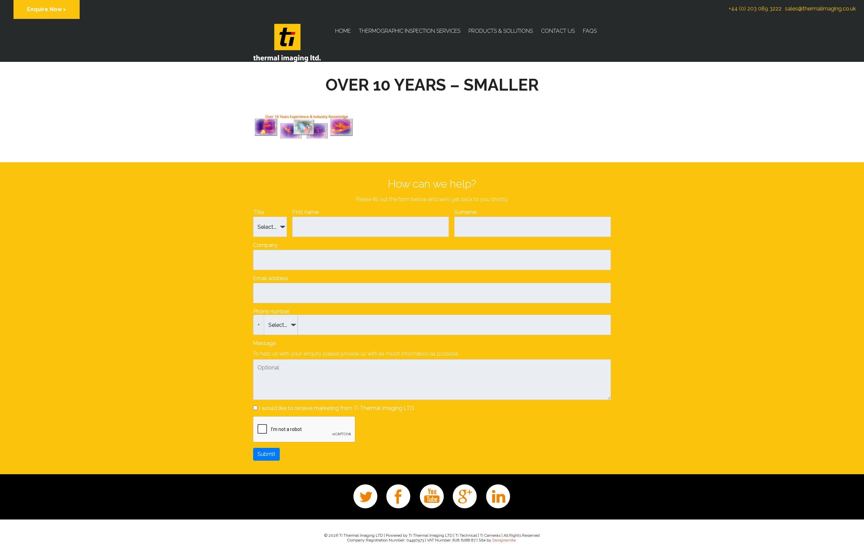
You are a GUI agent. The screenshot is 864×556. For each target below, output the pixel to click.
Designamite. (504, 540)
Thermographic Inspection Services (409, 31)
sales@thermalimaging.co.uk (820, 8)
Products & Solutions (500, 31)
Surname (465, 212)
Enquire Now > (46, 9)
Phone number (271, 311)
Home (343, 31)
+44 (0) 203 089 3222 (755, 8)
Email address (270, 278)
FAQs (590, 31)
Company (265, 245)
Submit (266, 454)
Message (264, 343)
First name (305, 212)
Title (258, 212)
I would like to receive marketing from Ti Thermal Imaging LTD (336, 408)
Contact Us (558, 31)
